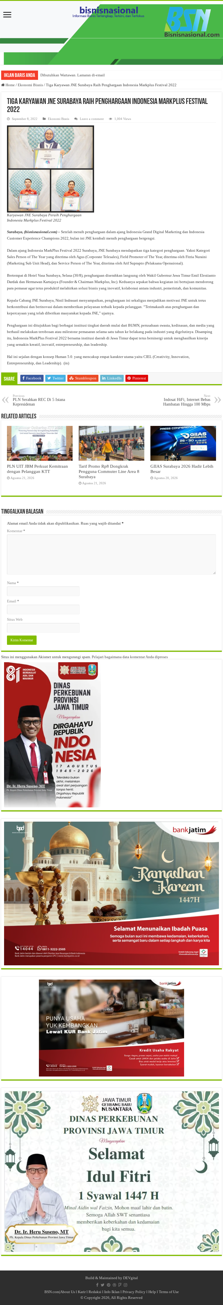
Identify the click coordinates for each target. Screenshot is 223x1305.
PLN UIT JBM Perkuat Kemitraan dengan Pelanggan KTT (37, 469)
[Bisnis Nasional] (111, 33)
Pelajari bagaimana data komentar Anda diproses (130, 657)
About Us (67, 1292)
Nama (13, 583)
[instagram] (125, 1284)
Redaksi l (96, 1292)
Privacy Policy (134, 1292)
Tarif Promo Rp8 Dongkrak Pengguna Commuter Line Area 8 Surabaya (109, 471)
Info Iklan (112, 1292)
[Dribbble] (114, 1284)
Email (13, 601)
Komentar (16, 531)
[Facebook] (97, 1284)
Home (10, 85)
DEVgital (130, 1278)
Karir (82, 1292)
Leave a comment (92, 118)
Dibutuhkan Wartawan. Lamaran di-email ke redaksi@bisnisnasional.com (97, 75)
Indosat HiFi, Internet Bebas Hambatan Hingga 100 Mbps (186, 400)
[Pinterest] (108, 1284)
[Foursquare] (120, 1284)
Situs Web (15, 619)
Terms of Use (169, 1292)
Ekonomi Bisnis (30, 85)
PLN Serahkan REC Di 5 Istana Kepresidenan (39, 400)
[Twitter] (102, 1284)
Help (152, 1292)
